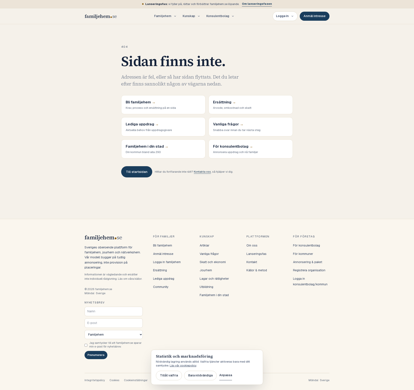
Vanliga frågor (209, 254)
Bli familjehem (162, 245)
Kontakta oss (202, 172)
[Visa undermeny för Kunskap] (198, 16)
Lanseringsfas (256, 254)
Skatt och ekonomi (213, 262)
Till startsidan (136, 172)
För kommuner (303, 254)
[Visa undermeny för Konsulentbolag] (233, 16)
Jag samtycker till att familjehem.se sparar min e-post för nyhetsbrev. (115, 344)
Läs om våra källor (130, 279)
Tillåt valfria (169, 375)
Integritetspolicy (95, 380)
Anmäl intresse (315, 16)
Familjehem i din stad (214, 295)
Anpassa (225, 375)
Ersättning (160, 270)
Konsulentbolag (217, 16)
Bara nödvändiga (200, 375)
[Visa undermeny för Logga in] (292, 16)
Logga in (282, 16)
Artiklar (204, 245)
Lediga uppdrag (163, 279)
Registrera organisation (309, 270)
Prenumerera (96, 355)
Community (161, 287)
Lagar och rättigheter (214, 279)
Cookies (114, 380)
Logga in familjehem (167, 262)
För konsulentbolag (306, 245)
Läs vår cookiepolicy (183, 365)
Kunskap (189, 16)
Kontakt (251, 262)
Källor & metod (256, 270)
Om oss (251, 245)
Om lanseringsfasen (257, 4)
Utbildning (206, 287)
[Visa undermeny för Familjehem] (175, 16)
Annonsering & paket (307, 262)
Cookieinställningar (136, 380)
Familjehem (162, 16)
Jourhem (206, 270)
